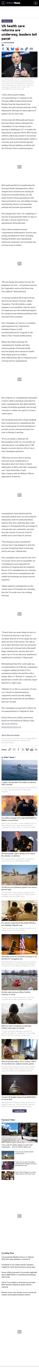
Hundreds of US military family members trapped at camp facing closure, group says (18, 1265)
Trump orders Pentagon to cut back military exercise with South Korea (25, 1173)
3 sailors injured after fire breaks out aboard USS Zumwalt (19, 783)
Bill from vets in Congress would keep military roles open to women (16, 1027)
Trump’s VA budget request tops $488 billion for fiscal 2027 (19, 1098)
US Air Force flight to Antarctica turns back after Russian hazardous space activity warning (18, 1284)
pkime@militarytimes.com (11, 727)
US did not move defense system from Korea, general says (19, 888)
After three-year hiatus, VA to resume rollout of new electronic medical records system (19, 1062)
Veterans (7, 21)
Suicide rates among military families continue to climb (16, 993)
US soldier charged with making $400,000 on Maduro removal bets (19, 819)
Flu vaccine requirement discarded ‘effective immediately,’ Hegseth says (19, 924)
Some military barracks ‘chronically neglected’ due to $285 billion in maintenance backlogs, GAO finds (19, 1274)
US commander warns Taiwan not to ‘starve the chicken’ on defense (18, 854)
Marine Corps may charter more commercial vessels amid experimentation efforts (19, 1293)
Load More (19, 1110)
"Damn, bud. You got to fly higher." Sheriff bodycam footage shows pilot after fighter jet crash (25, 1163)
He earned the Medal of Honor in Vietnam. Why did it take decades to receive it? (18, 1258)
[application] (19, 1133)
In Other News (8, 757)
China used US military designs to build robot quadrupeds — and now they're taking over (17, 1146)
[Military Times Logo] (13, 3)
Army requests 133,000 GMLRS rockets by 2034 (24, 1152)
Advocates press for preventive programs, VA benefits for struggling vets (19, 957)
